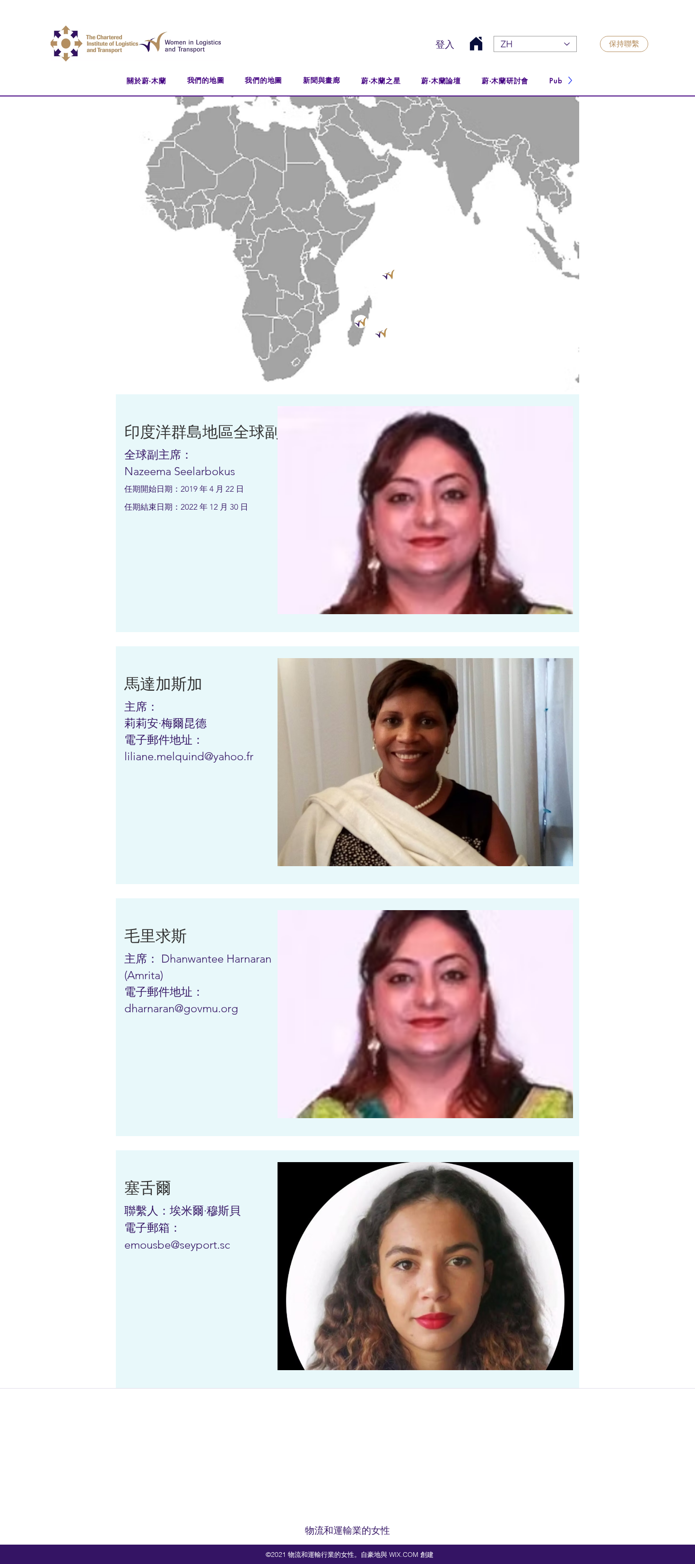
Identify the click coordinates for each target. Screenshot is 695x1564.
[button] (183, 432)
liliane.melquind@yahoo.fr (188, 756)
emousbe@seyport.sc (177, 1244)
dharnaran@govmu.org (181, 1008)
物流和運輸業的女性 (347, 1530)
